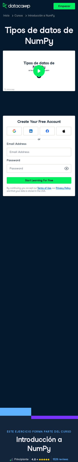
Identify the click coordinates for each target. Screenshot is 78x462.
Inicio (6, 15)
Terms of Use (44, 188)
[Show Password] (66, 168)
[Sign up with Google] (14, 131)
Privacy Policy (63, 188)
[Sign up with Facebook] (47, 131)
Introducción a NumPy (41, 15)
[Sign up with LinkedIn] (30, 131)
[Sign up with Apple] (63, 131)
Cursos (19, 15)
